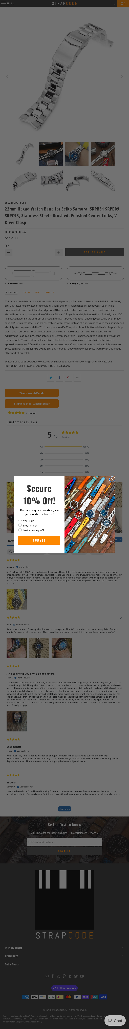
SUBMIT (39, 540)
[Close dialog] (112, 479)
